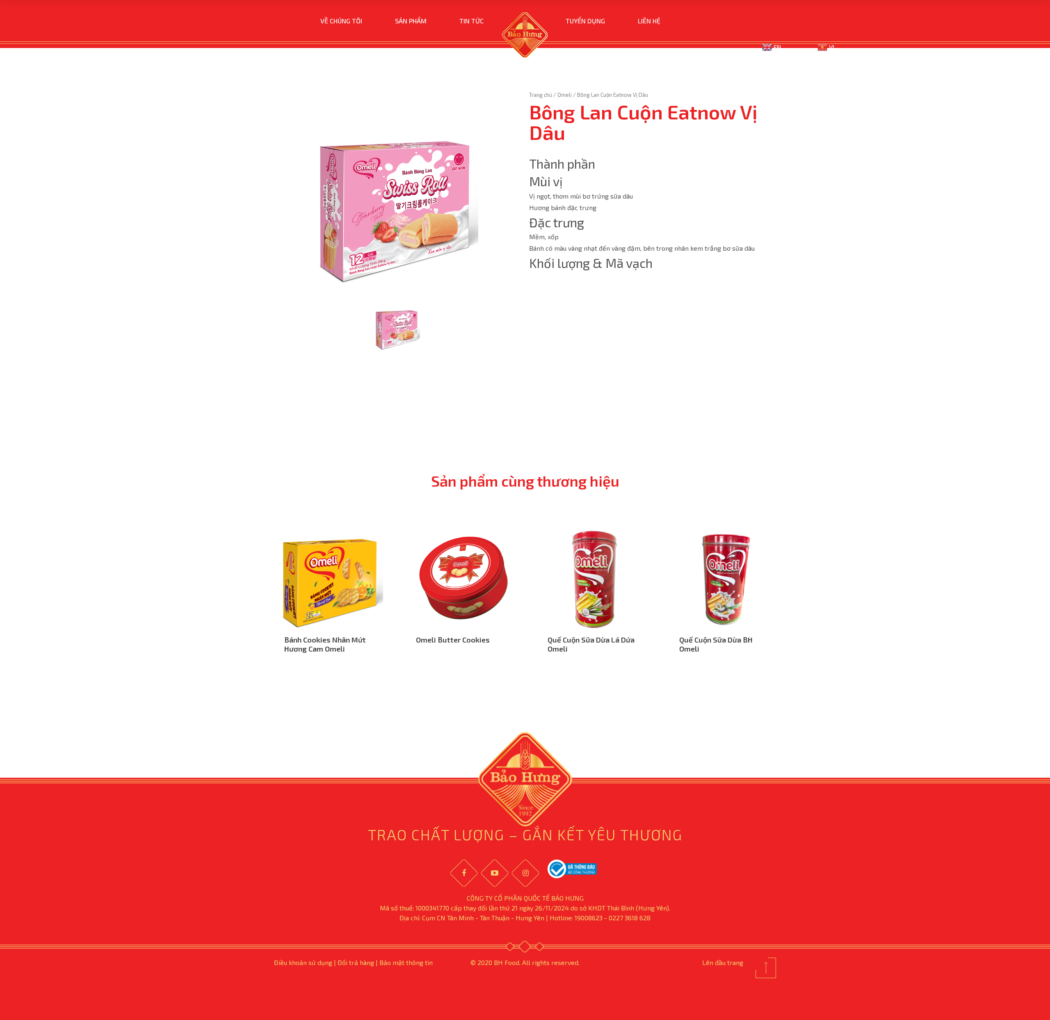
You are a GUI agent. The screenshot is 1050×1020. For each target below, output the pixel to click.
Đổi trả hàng (356, 962)
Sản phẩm (411, 21)
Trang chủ (540, 94)
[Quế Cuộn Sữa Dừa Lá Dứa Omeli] (594, 578)
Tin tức (471, 21)
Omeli (564, 94)
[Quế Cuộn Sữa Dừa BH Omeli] (726, 578)
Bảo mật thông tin (406, 962)
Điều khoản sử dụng (303, 962)
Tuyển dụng (585, 21)
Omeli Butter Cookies (453, 639)
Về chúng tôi (341, 21)
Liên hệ (649, 21)
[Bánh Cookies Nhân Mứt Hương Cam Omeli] (331, 578)
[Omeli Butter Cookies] (463, 578)
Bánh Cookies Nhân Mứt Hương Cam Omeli (325, 644)
